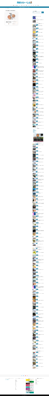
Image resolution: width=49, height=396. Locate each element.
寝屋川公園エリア (34, 132)
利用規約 (36, 380)
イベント (29, 5)
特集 (21, 5)
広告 (35, 5)
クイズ (31, 5)
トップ (11, 5)
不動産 (38, 5)
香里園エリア (34, 129)
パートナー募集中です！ (7, 379)
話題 (26, 5)
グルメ (19, 5)
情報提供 (13, 5)
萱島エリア (34, 131)
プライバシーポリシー (37, 381)
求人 (33, 5)
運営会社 (36, 382)
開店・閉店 (17, 5)
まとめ (24, 5)
